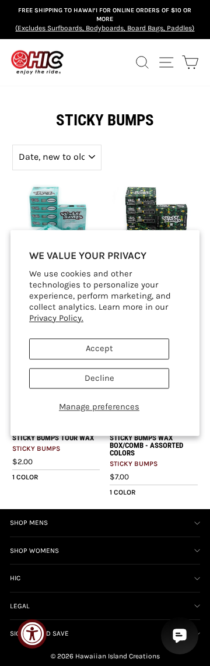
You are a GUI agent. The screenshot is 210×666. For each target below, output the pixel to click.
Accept (99, 349)
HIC (15, 578)
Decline (99, 378)
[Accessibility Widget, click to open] (32, 634)
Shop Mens (29, 522)
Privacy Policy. (56, 318)
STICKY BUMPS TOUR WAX (53, 437)
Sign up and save (39, 633)
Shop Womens (34, 550)
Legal (20, 606)
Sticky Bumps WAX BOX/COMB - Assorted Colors (146, 445)
